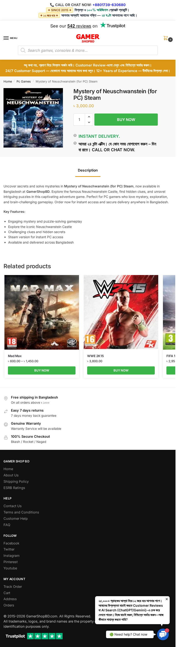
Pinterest (10, 562)
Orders (8, 605)
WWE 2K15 (95, 356)
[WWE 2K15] (121, 312)
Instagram (11, 556)
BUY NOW (126, 119)
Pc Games (24, 81)
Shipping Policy (16, 481)
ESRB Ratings (14, 488)
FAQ (6, 525)
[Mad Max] (41, 312)
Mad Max (15, 356)
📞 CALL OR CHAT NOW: (71, 5)
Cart (6, 593)
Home (7, 81)
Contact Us (12, 506)
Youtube (10, 568)
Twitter (8, 549)
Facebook (11, 543)
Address (10, 599)
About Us (11, 475)
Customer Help (15, 518)
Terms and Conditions (21, 512)
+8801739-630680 (109, 5)
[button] (166, 39)
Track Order (12, 587)
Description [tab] (88, 170)
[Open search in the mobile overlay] (88, 50)
